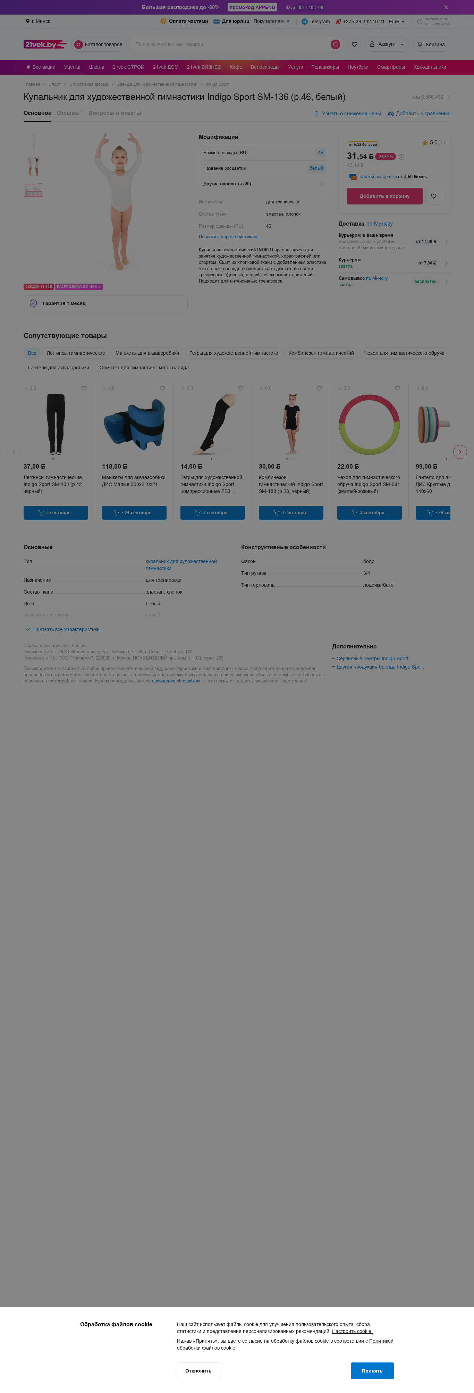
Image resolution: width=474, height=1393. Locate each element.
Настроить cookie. (352, 1331)
